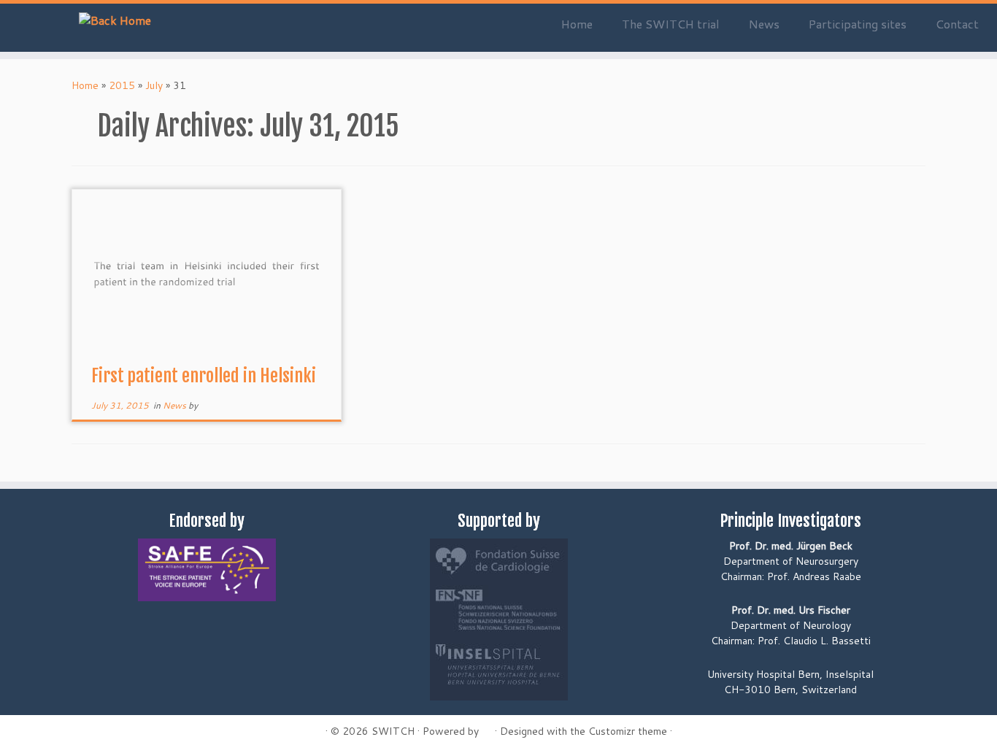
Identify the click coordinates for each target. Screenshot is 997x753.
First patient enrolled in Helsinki (203, 376)
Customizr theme (627, 731)
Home (577, 23)
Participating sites (857, 23)
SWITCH (393, 731)
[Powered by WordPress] (487, 728)
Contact (957, 23)
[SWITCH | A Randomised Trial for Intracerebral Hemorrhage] (115, 19)
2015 (122, 85)
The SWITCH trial (671, 23)
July (154, 85)
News (764, 23)
